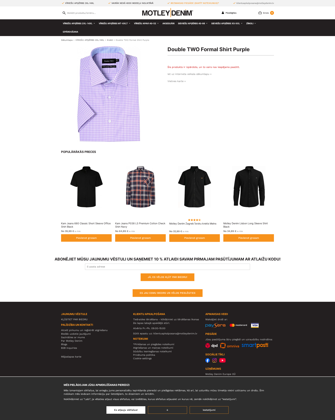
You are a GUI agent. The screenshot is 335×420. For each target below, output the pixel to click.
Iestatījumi (209, 410)
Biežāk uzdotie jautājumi (76, 333)
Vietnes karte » (177, 81)
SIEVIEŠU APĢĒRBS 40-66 (191, 23)
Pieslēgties (230, 13)
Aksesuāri (168, 23)
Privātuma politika (144, 354)
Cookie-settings (142, 358)
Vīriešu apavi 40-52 (145, 23)
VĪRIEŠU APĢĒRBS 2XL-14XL (77, 23)
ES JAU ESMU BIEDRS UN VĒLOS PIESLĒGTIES (167, 292)
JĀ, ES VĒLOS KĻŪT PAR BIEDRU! (167, 277)
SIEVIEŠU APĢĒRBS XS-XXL (225, 23)
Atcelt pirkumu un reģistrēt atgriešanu (84, 330)
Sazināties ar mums (73, 337)
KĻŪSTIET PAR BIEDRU (74, 319)
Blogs (64, 344)
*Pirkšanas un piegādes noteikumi (153, 344)
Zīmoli (249, 23)
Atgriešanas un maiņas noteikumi (153, 347)
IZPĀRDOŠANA (70, 31)
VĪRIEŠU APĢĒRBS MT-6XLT (113, 23)
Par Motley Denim (71, 340)
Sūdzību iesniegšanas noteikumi (152, 351)
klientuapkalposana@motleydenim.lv (255, 3)
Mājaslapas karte (71, 356)
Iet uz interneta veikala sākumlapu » (189, 74)
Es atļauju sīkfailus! (126, 410)
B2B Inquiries (69, 348)
